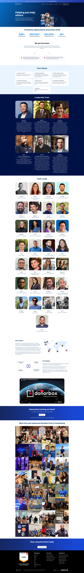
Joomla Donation (62, 561)
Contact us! (51, 417)
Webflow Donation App (63, 560)
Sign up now (65, 4)
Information (37, 553)
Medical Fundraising (49, 556)
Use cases (48, 553)
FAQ (34, 560)
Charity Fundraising (49, 560)
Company (56, 4)
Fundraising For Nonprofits (50, 557)
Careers (35, 559)
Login (60, 4)
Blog (34, 557)
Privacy (35, 563)
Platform (43, 4)
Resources (51, 4)
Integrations (62, 553)
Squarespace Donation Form (63, 556)
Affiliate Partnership (37, 564)
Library (35, 566)
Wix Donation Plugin (62, 557)
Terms (35, 561)
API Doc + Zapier (62, 563)
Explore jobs (42, 414)
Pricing (47, 4)
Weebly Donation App (62, 559)
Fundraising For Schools (50, 559)
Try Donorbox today (42, 547)
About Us (35, 556)
